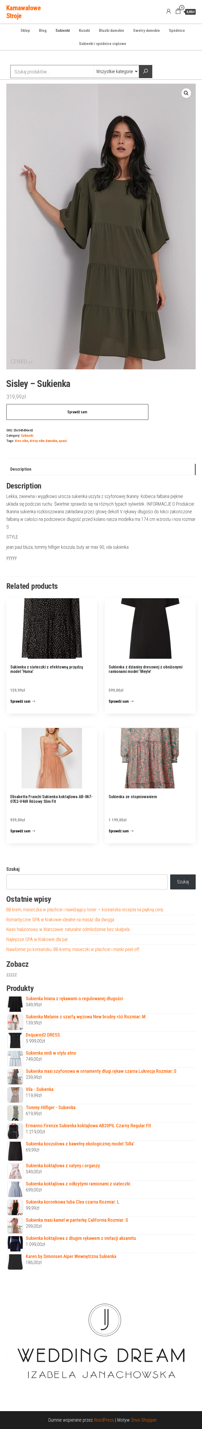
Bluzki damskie (111, 30)
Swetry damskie (146, 30)
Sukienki (62, 30)
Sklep (25, 30)
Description (20, 469)
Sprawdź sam (77, 412)
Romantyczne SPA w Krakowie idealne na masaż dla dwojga (60, 919)
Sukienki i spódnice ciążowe (102, 43)
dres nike (21, 441)
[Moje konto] (168, 11)
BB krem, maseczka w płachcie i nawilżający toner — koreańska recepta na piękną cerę (84, 909)
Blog (43, 30)
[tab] (101, 469)
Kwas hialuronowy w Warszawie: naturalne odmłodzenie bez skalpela (68, 929)
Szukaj (12, 869)
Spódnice (177, 30)
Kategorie (26, 58)
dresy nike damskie (43, 441)
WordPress (104, 1420)
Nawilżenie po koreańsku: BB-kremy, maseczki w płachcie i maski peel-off (72, 949)
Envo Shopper (144, 1420)
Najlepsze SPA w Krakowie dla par (37, 939)
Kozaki (84, 30)
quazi (63, 441)
